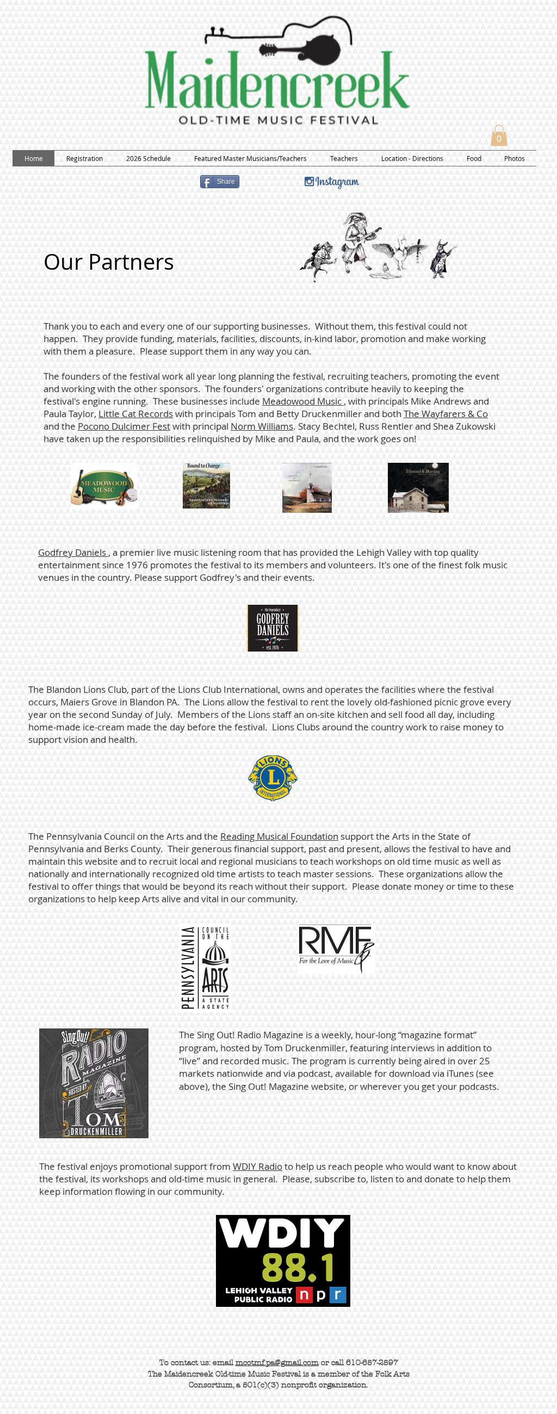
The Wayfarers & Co (446, 413)
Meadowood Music (303, 401)
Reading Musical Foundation (279, 836)
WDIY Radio (257, 1166)
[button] (499, 135)
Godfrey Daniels (73, 552)
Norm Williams (262, 426)
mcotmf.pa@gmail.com (277, 1362)
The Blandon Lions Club (77, 689)
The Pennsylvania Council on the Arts (106, 836)
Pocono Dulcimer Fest (124, 426)
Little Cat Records (135, 413)
